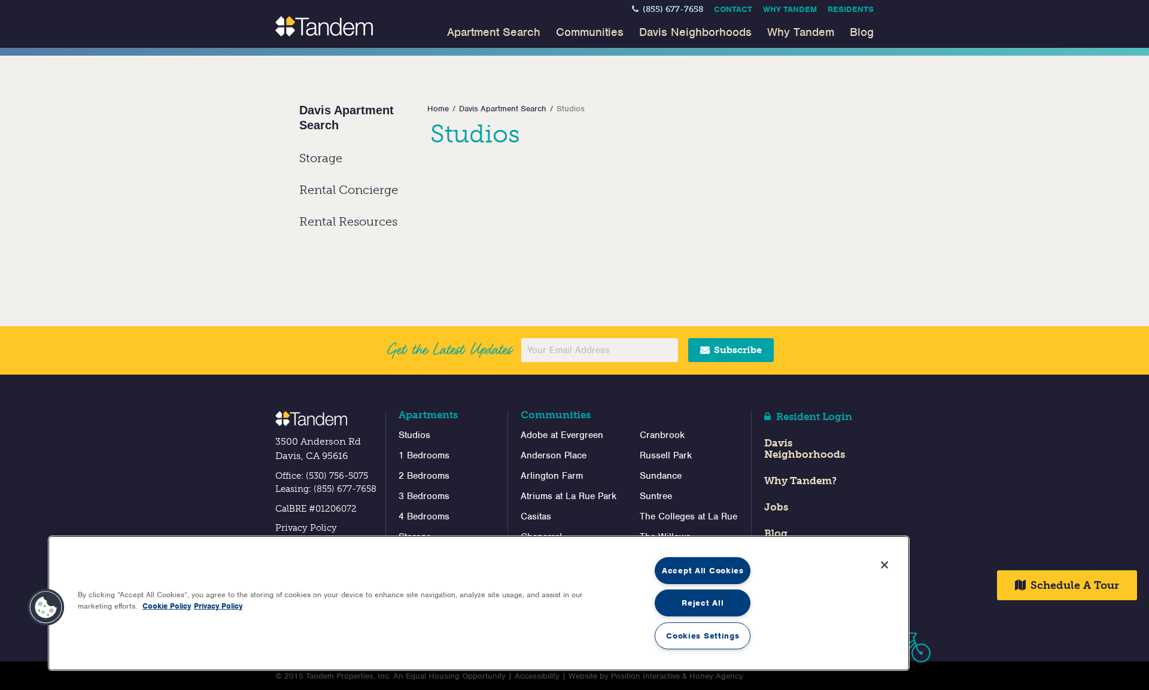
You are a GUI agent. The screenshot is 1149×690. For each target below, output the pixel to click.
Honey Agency (716, 676)
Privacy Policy (306, 527)
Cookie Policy (166, 606)
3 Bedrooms (424, 496)
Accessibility (537, 676)
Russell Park (666, 455)
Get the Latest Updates (449, 349)
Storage (320, 158)
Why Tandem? (800, 481)
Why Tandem (790, 9)
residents (851, 9)
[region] (479, 603)
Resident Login (813, 416)
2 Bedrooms (424, 476)
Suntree (656, 496)
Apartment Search (493, 32)
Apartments (428, 415)
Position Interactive (645, 676)
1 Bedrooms (424, 455)
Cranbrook (662, 435)
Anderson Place (553, 455)
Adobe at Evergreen (562, 435)
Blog (862, 32)
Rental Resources (348, 221)
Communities (590, 32)
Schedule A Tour (1073, 585)
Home (438, 109)
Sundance (661, 476)
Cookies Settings (703, 636)
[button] (46, 607)
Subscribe (737, 349)
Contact (733, 9)
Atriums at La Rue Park (568, 496)
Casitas (536, 516)
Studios (414, 435)
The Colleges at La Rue (688, 516)
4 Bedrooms (424, 516)
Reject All (703, 603)
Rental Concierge (348, 190)
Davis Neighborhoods (695, 32)
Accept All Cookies (703, 571)
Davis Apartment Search (502, 109)
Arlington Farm (552, 476)
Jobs (776, 507)
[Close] (884, 565)
